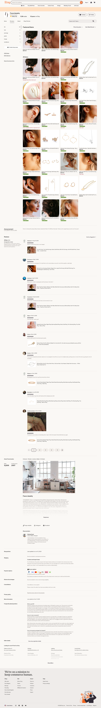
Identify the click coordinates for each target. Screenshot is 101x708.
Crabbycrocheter (31, 410)
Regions (94, 705)
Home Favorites (41, 5)
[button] (82, 14)
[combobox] (45, 2)
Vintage (58, 5)
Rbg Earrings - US (55, 658)
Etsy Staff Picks (31, 5)
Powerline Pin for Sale (8, 654)
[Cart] (94, 2)
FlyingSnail (29, 296)
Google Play (19, 699)
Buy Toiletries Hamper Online (81, 654)
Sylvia (28, 334)
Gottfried (29, 278)
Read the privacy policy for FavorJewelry (36, 592)
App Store (9, 699)
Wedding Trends (67, 5)
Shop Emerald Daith (55, 654)
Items (5, 21)
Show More (50, 663)
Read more (46, 517)
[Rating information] (11, 16)
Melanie (29, 373)
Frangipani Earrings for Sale (57, 656)
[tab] (12, 27)
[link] (29, 450)
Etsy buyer (29, 259)
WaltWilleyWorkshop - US (33, 650)
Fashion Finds (51, 5)
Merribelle (29, 392)
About (18, 21)
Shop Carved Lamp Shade (56, 650)
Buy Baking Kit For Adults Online (81, 650)
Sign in (86, 2)
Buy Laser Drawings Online (10, 650)
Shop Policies (27, 21)
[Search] (81, 2)
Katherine (29, 240)
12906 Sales (6, 53)
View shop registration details (34, 641)
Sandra (28, 353)
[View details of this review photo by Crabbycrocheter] (36, 421)
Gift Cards (76, 5)
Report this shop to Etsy (9, 60)
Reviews (12, 21)
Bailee (28, 315)
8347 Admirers (7, 55)
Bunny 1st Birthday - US (33, 654)
